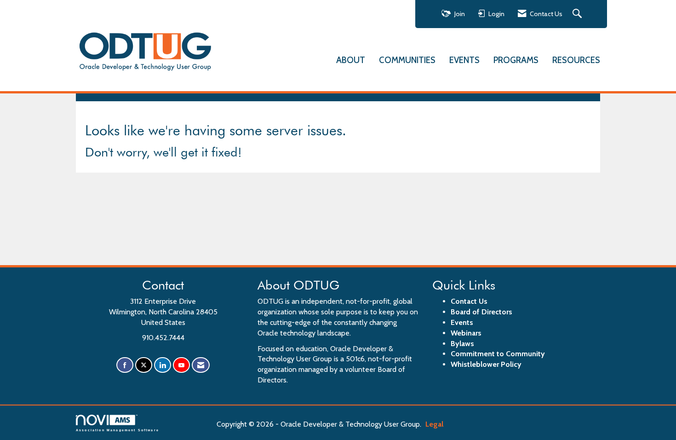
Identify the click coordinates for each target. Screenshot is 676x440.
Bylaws (462, 343)
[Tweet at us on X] (143, 365)
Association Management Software (117, 430)
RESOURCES (576, 60)
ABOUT (350, 60)
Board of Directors (481, 311)
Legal (434, 424)
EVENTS (464, 60)
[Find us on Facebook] (124, 365)
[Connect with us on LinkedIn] (162, 365)
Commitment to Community (498, 353)
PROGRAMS (516, 60)
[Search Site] (578, 14)
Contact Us (469, 301)
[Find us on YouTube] (181, 365)
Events (462, 322)
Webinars (466, 333)
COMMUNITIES (407, 60)
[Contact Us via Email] (201, 365)
